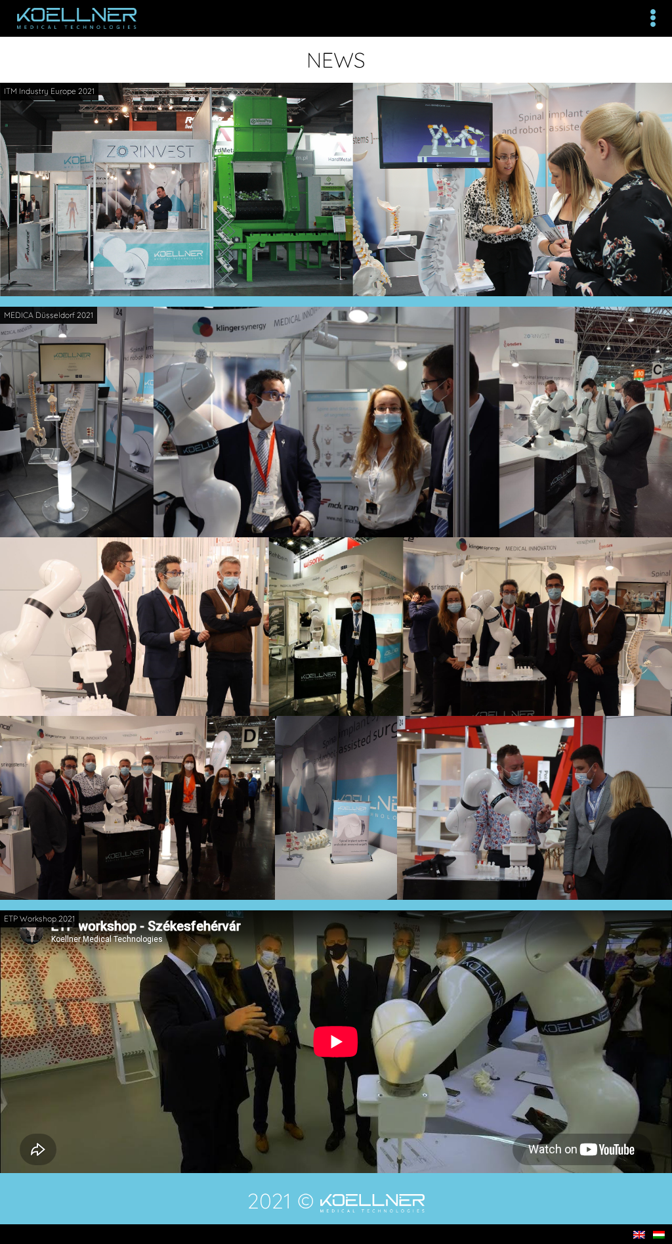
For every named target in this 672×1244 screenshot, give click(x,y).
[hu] (658, 1234)
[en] (639, 1234)
